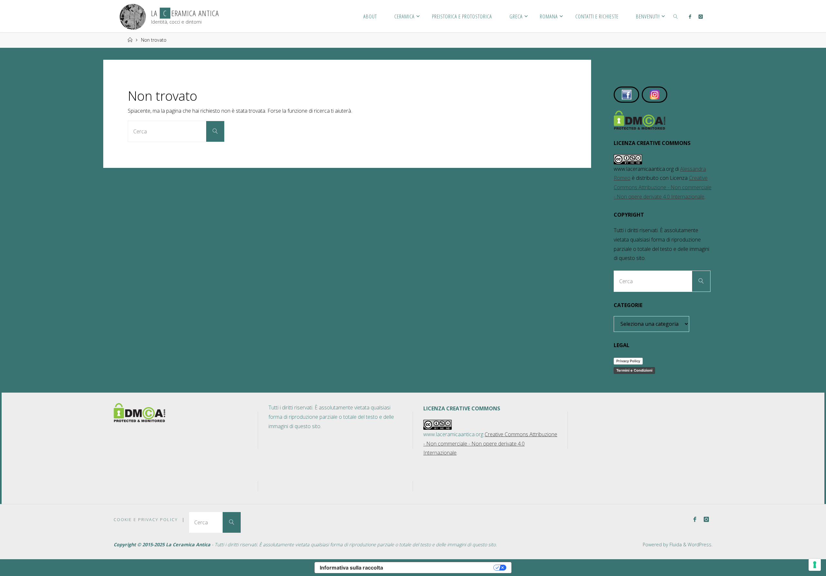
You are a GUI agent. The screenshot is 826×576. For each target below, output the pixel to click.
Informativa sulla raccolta (351, 567)
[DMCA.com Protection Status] (639, 119)
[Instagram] (700, 16)
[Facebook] (690, 16)
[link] (676, 16)
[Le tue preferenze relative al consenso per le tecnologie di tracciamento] (815, 565)
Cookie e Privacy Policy (146, 519)
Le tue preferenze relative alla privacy (441, 567)
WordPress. (700, 544)
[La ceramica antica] (133, 16)
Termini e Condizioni (634, 370)
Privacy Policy (628, 361)
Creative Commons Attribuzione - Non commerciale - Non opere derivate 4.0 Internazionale (662, 187)
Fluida (675, 544)
